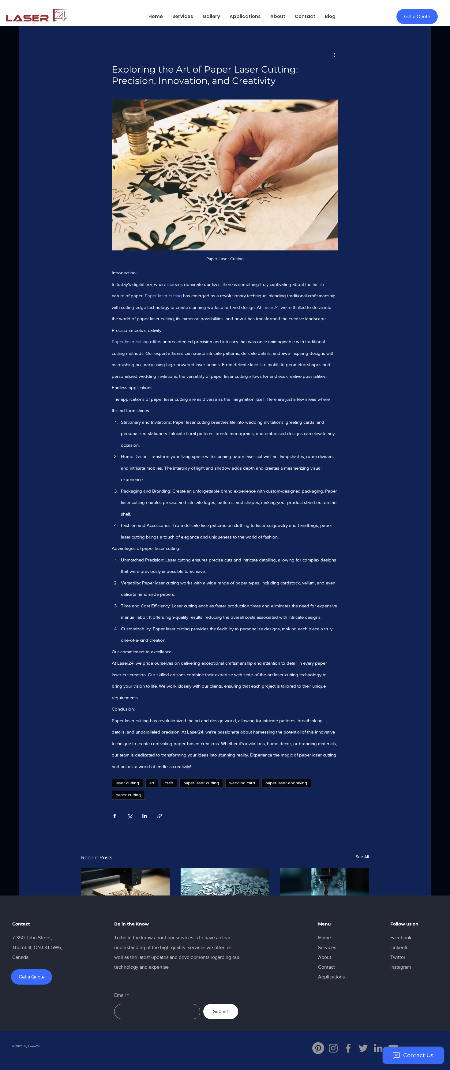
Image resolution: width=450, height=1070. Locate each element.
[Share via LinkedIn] (145, 816)
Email (120, 995)
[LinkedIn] (378, 1048)
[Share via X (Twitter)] (130, 816)
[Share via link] (160, 816)
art (151, 782)
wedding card (242, 782)
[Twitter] (363, 1048)
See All (362, 856)
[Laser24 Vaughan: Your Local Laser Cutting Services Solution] (125, 893)
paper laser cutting (201, 782)
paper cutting (128, 794)
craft (169, 782)
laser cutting (127, 782)
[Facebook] (348, 1048)
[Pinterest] (318, 1048)
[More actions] (334, 54)
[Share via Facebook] (115, 816)
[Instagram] (333, 1048)
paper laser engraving (286, 782)
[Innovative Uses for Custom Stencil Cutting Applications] (225, 893)
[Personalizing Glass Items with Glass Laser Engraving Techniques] (324, 893)
